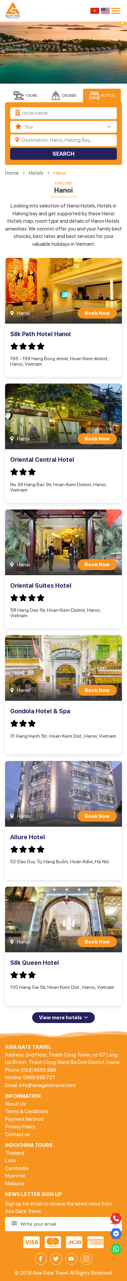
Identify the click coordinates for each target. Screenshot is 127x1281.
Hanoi (60, 173)
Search (63, 154)
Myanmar (15, 1176)
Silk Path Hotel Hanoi (40, 334)
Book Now (97, 313)
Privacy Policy (20, 1127)
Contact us (17, 1134)
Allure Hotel (27, 837)
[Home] (14, 11)
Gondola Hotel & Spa (40, 711)
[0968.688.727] (116, 1218)
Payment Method (24, 1119)
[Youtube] (71, 1259)
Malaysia (14, 1183)
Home (12, 173)
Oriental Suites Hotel (40, 585)
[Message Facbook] (116, 1234)
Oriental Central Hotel (42, 459)
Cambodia (16, 1168)
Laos (10, 1160)
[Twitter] (56, 1259)
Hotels (36, 173)
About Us (15, 1104)
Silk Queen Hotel (34, 962)
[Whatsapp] (116, 1249)
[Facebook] (41, 1259)
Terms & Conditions (27, 1111)
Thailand (14, 1153)
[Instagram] (86, 1259)
